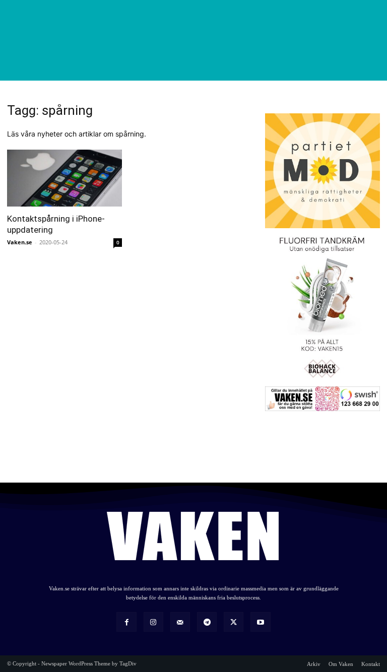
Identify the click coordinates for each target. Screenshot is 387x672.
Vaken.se (19, 242)
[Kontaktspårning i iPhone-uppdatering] (64, 178)
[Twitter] (233, 622)
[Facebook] (126, 622)
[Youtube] (260, 622)
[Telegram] (207, 622)
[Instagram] (153, 622)
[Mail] (180, 622)
